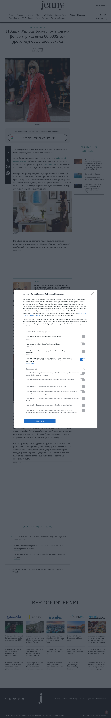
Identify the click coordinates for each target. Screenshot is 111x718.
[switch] (82, 336)
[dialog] (55, 359)
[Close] (93, 294)
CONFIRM (40, 421)
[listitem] (55, 332)
